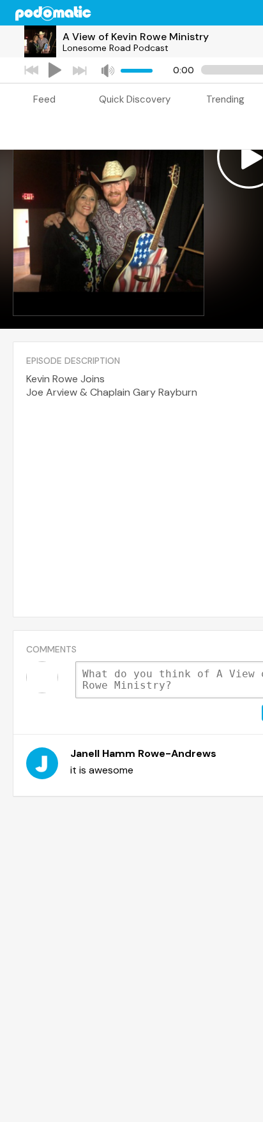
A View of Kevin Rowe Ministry (136, 36)
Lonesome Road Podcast (116, 48)
